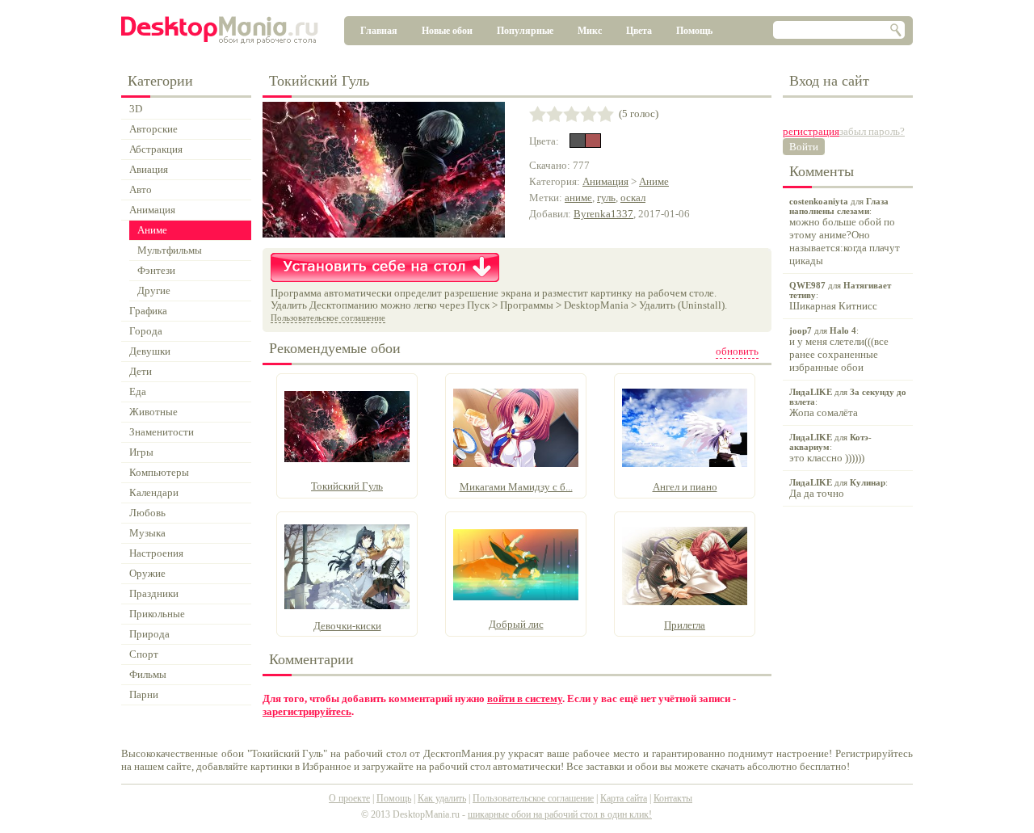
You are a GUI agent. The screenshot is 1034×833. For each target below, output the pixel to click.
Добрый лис (516, 624)
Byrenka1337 (603, 214)
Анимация (605, 181)
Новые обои (447, 30)
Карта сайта (623, 798)
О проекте (349, 798)
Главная (378, 30)
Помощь (694, 30)
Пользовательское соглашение (328, 317)
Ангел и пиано (685, 487)
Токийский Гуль (347, 486)
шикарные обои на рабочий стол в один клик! (560, 814)
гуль (606, 197)
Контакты (673, 798)
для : (844, 231)
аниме (578, 197)
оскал (632, 197)
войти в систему (524, 698)
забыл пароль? (872, 131)
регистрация (811, 131)
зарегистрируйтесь (307, 711)
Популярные (525, 30)
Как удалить (442, 798)
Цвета (639, 30)
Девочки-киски (347, 626)
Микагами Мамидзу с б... (516, 487)
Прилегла (684, 625)
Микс (590, 30)
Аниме (654, 181)
